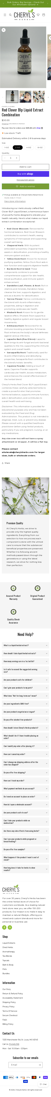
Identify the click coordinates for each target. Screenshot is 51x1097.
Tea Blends (7, 956)
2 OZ (17, 147)
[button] (5, 15)
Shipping (5, 123)
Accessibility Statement (12, 998)
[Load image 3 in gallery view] (39, 97)
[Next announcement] (47, 3)
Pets (4, 969)
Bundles (6, 973)
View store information (15, 201)
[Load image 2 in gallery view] (25, 97)
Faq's (4, 1020)
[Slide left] (2, 97)
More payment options (25, 180)
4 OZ (30, 148)
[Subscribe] (39, 1065)
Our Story (6, 989)
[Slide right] (48, 97)
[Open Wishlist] (38, 15)
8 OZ (41, 148)
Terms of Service (9, 1011)
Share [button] (7, 463)
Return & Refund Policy (12, 993)
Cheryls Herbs (20, 1090)
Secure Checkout (9, 1015)
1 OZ (8, 148)
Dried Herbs (7, 947)
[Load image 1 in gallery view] (12, 97)
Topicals (5, 960)
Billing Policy (7, 1024)
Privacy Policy (8, 1007)
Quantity (5, 153)
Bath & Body (7, 965)
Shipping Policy (9, 1002)
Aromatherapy (8, 952)
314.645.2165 (14, 1044)
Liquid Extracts (8, 943)
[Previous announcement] (3, 3)
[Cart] (43, 15)
